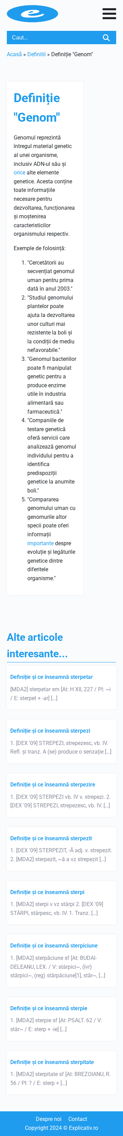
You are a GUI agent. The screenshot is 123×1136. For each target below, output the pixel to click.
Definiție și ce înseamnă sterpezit (51, 838)
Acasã (14, 54)
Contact (77, 1119)
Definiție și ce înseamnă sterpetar (51, 677)
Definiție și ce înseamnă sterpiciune (54, 945)
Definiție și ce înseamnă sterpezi (50, 731)
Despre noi (49, 1119)
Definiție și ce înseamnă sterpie (48, 1008)
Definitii (36, 54)
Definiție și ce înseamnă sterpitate (52, 1062)
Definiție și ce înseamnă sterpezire (52, 784)
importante (40, 543)
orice (19, 172)
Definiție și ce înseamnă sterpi (47, 892)
